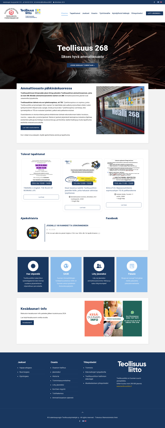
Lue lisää (41, 197)
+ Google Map (75, 201)
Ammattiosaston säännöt (62, 397)
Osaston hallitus (59, 368)
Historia (55, 376)
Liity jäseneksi (58, 385)
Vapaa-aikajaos (25, 368)
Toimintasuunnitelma (61, 380)
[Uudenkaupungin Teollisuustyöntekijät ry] (22, 13)
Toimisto (89, 368)
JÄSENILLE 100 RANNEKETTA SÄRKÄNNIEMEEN (67, 225)
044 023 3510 (29, 2)
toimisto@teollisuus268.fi (43, 2)
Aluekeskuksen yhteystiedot (96, 383)
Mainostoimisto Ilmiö (110, 417)
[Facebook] (154, 2)
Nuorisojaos (24, 372)
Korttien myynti (58, 389)
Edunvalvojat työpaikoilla (95, 372)
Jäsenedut (56, 372)
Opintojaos (24, 376)
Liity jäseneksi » (154, 13)
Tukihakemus (57, 393)
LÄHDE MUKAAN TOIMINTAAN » (82, 65)
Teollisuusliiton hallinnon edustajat (95, 377)
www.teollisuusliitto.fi (124, 386)
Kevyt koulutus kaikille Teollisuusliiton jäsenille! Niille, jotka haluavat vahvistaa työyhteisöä (81, 190)
